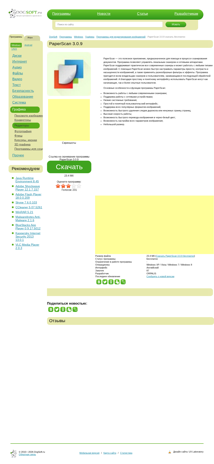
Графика (19, 109)
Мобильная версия (89, 453)
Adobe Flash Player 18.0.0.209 (28, 196)
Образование (22, 96)
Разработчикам (186, 13)
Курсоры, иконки (25, 140)
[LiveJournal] (123, 280)
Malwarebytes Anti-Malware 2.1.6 (28, 218)
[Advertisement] (69, 120)
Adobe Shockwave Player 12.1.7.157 (27, 187)
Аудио (17, 67)
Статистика (126, 453)
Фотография (23, 131)
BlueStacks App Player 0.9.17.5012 (28, 226)
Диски (17, 55)
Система (19, 102)
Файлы (17, 73)
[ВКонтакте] (99, 280)
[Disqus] (130, 381)
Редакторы (21, 125)
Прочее (18, 155)
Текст (16, 85)
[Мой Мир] (117, 280)
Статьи (142, 13)
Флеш (18, 135)
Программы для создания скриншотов (40, 148)
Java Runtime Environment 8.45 (27, 179)
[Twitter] (105, 280)
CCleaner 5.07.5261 (28, 207)
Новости (103, 13)
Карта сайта (109, 453)
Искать (176, 24)
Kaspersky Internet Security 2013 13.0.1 (27, 236)
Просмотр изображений (30, 115)
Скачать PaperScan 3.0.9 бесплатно (175, 256)
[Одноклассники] (111, 280)
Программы (61, 13)
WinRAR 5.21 (24, 212)
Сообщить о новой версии (160, 276)
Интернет (19, 61)
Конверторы (22, 120)
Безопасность (23, 91)
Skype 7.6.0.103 (26, 202)
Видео (17, 79)
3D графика (22, 144)
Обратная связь (27, 454)
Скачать (69, 167)
